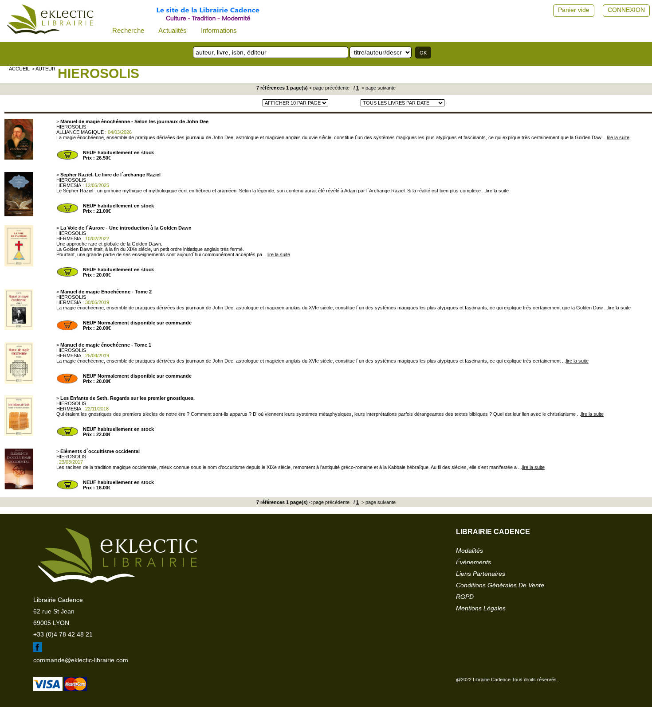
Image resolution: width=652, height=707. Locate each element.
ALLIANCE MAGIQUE (80, 132)
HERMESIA (68, 185)
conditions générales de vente (500, 585)
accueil (19, 68)
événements (473, 562)
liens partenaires (480, 573)
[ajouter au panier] (67, 158)
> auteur (43, 68)
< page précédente (329, 87)
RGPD (465, 596)
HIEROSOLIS (98, 73)
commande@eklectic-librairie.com (80, 660)
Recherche (128, 30)
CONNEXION (626, 9)
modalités (469, 550)
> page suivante (378, 87)
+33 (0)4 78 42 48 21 (63, 634)
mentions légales (481, 608)
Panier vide (573, 9)
